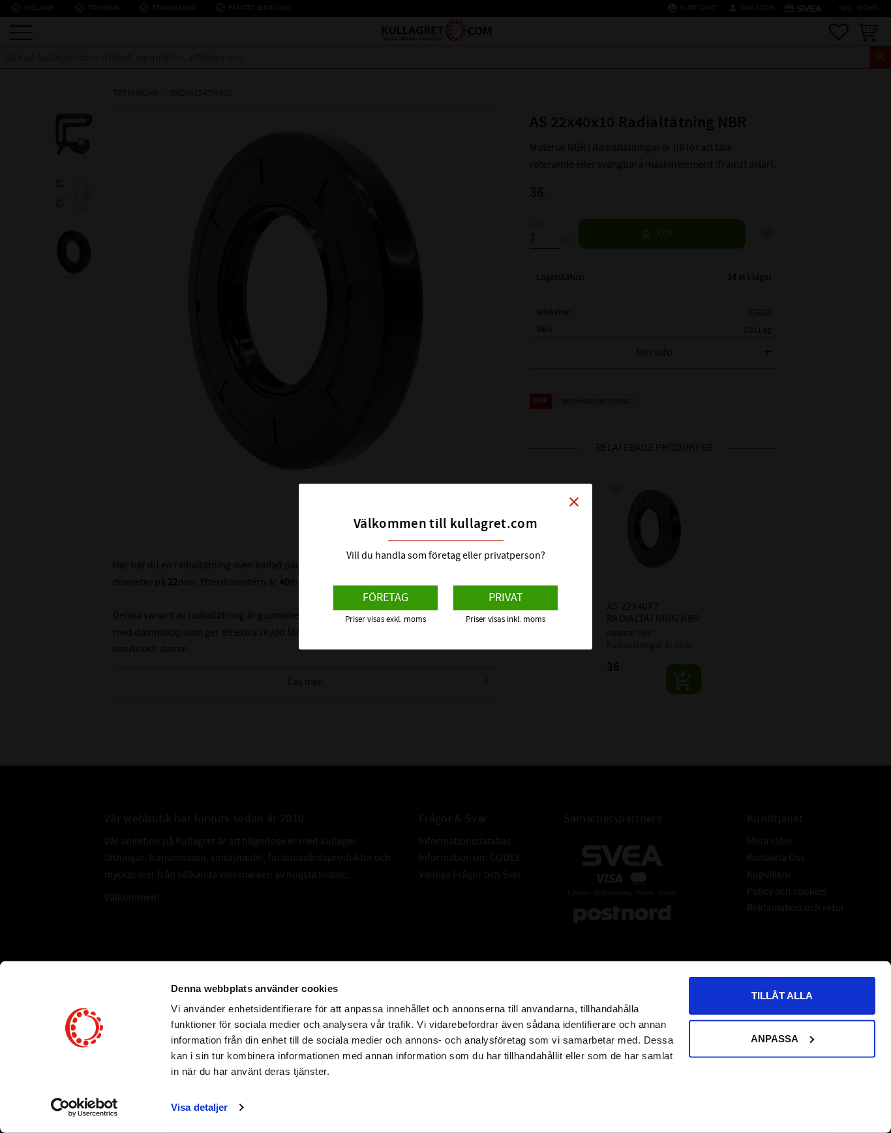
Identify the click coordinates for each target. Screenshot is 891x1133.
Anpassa (774, 1038)
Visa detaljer (199, 1107)
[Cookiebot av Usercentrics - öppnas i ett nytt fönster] (84, 1107)
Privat (506, 597)
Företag (385, 597)
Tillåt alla (782, 995)
